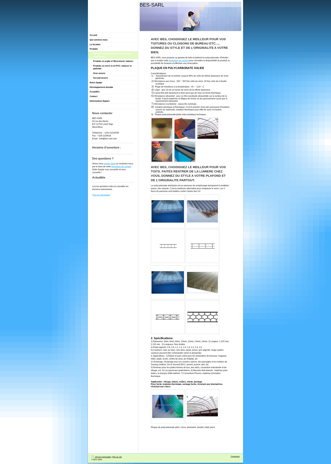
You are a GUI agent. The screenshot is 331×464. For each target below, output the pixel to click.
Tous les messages (101, 195)
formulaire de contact (179, 60)
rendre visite (109, 163)
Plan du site (117, 457)
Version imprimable (102, 457)
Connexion (235, 456)
